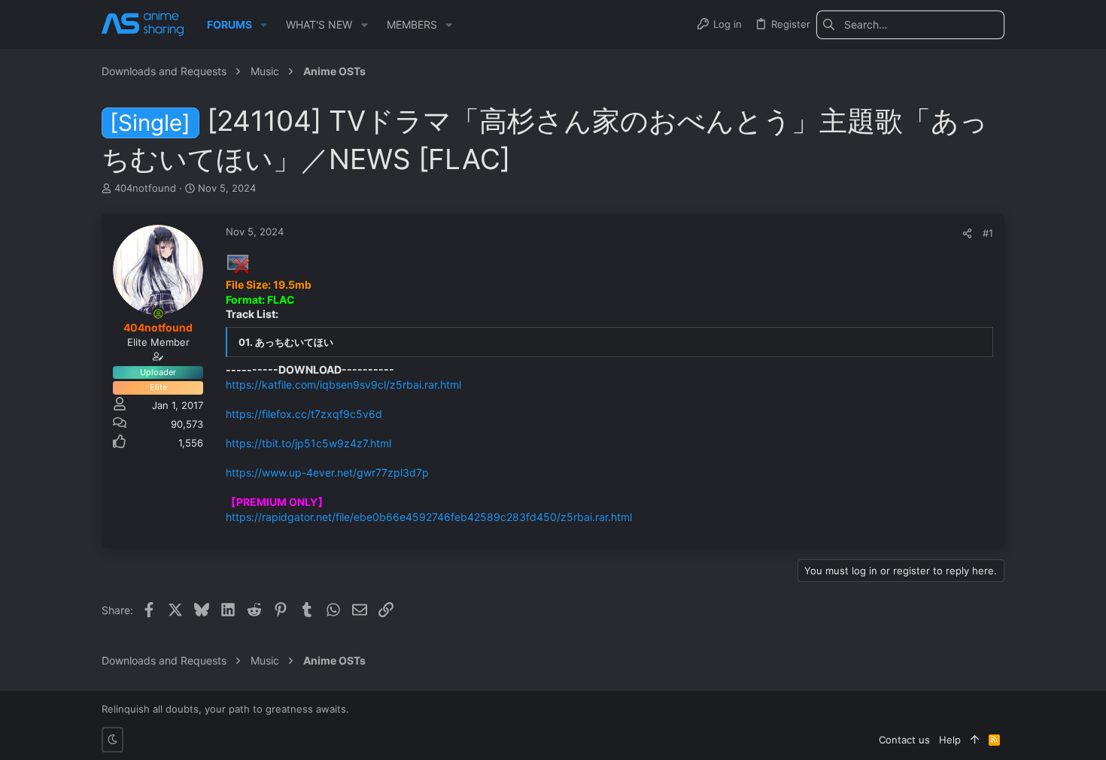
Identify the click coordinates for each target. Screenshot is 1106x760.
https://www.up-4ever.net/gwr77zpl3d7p (327, 472)
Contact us (904, 740)
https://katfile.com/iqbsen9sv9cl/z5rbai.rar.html (343, 384)
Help (950, 740)
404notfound (145, 188)
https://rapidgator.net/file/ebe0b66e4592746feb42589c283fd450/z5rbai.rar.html (429, 516)
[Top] (974, 739)
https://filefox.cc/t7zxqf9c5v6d (304, 413)
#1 (988, 233)
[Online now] (158, 313)
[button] (264, 25)
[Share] (967, 233)
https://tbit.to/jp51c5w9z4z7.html (308, 443)
